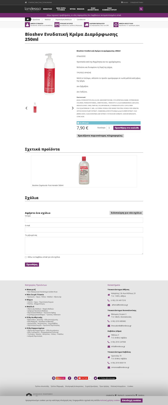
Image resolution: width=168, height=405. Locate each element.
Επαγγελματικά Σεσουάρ (50, 332)
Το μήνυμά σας (31, 235)
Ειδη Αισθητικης (93, 9)
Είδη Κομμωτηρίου (35, 328)
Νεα (36, 2)
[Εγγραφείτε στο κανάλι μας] (76, 378)
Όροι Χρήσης (104, 386)
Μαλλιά (47, 19)
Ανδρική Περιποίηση (35, 336)
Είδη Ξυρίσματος (34, 332)
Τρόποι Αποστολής (42, 386)
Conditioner (81, 19)
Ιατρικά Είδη (32, 323)
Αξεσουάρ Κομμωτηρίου (36, 330)
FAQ (40, 2)
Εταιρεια (31, 2)
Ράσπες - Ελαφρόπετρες (36, 304)
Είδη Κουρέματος (52, 330)
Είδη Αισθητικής (34, 317)
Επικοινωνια (47, 2)
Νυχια (73, 9)
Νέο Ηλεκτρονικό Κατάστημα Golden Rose (42, 292)
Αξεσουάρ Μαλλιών (34, 309)
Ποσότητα (101, 128)
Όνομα (28, 216)
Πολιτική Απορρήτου (118, 386)
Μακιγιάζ (31, 289)
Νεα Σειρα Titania (61, 9)
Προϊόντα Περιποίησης (51, 325)
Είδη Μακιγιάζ (32, 321)
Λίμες (36, 302)
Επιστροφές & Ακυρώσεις (74, 386)
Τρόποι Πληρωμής (57, 386)
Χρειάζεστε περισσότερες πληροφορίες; (100, 135)
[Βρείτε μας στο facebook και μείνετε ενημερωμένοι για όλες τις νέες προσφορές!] (70, 378)
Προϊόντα (36, 19)
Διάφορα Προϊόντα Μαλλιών (38, 311)
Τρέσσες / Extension (54, 315)
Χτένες (53, 334)
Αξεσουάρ (57, 297)
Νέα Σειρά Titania (35, 294)
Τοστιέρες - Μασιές (34, 334)
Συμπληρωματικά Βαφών (36, 315)
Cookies (130, 386)
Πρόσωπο (31, 297)
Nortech (115, 395)
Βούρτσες (46, 334)
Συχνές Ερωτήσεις (91, 386)
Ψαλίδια (60, 334)
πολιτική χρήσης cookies (110, 400)
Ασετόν (30, 302)
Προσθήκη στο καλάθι (127, 127)
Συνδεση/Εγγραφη (136, 2)
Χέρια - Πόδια (41, 297)
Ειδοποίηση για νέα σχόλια (126, 212)
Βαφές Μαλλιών (48, 309)
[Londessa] (28, 19)
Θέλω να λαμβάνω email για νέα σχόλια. (44, 257)
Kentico (134, 395)
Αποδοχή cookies (131, 400)
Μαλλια (80, 9)
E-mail (27, 225)
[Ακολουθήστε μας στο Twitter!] (96, 378)
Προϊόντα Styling (50, 313)
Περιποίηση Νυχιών (46, 302)
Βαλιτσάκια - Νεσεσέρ (35, 320)
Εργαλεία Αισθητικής (46, 321)
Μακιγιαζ (47, 9)
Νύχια (30, 300)
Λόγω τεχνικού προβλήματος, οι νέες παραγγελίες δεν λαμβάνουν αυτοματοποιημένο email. (84, 15)
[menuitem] (26, 2)
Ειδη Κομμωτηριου (109, 9)
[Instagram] (54, 378)
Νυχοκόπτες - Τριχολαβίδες (48, 323)
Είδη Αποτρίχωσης (51, 320)
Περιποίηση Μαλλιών (64, 19)
